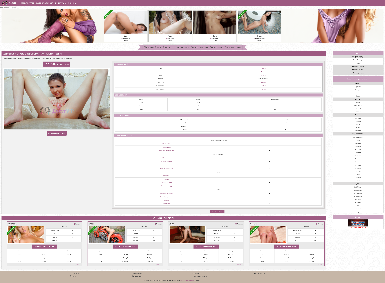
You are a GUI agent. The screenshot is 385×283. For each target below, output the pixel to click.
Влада (91, 224)
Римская (263, 72)
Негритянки (358, 168)
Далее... (78, 264)
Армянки (358, 143)
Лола (171, 224)
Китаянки (358, 159)
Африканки (358, 146)
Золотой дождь (166, 203)
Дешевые (358, 199)
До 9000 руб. (358, 196)
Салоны (204, 47)
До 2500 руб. (358, 190)
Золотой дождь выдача (166, 193)
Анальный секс (166, 147)
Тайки (358, 174)
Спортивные (358, 105)
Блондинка (358, 118)
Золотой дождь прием (166, 197)
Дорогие (358, 205)
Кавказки (358, 149)
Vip (358, 212)
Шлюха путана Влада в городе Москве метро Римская (57, 58)
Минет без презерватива (166, 150)
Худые (264, 85)
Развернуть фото (55, 133)
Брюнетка (358, 121)
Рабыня (166, 179)
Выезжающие (216, 47)
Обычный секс (166, 144)
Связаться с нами (233, 47)
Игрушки (166, 200)
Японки (358, 180)
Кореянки (358, 162)
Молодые (358, 90)
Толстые (358, 112)
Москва (264, 68)
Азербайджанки (358, 137)
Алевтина (12, 224)
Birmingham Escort (152, 47)
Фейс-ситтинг (166, 175)
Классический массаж (166, 168)
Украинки (358, 177)
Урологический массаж (166, 165)
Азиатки (358, 140)
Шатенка (358, 130)
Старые (358, 96)
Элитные (358, 209)
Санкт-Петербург (358, 60)
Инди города (183, 47)
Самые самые (137, 273)
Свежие (194, 47)
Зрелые (358, 93)
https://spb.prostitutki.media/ (358, 227)
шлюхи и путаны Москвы (187, 280)
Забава (253, 224)
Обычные (358, 108)
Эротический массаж (166, 161)
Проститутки (169, 47)
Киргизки (358, 156)
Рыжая (358, 127)
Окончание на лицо (166, 182)
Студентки (358, 86)
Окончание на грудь (166, 186)
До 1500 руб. (358, 187)
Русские (263, 89)
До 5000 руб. (358, 193)
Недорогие (358, 202)
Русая (358, 124)
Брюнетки (263, 82)
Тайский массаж (166, 158)
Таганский (263, 75)
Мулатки (358, 165)
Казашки (358, 152)
